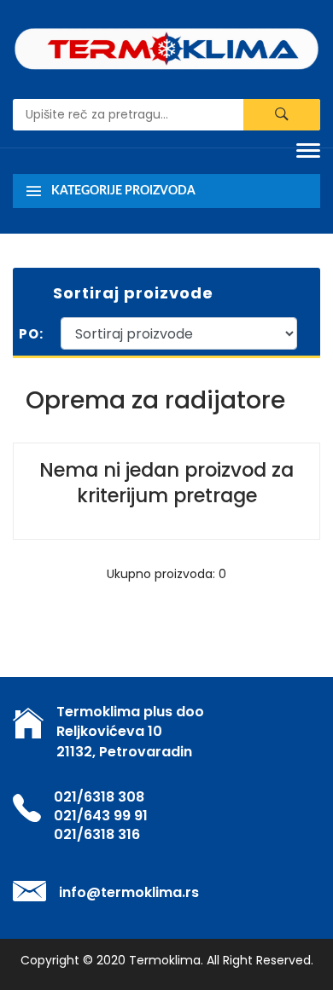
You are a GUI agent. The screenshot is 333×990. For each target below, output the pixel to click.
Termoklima (165, 960)
